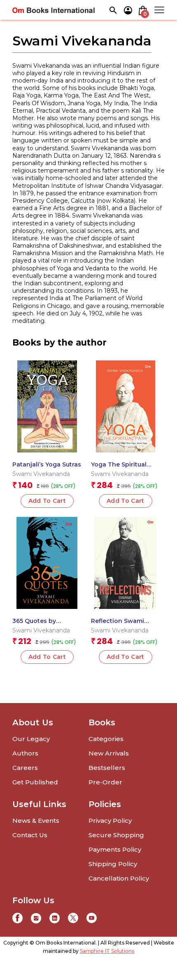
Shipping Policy (112, 864)
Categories (105, 739)
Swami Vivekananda (41, 474)
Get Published (35, 782)
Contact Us (29, 835)
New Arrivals (108, 753)
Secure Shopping (116, 835)
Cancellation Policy (118, 878)
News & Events (35, 820)
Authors (25, 753)
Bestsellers (106, 768)
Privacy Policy (110, 820)
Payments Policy (114, 849)
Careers (25, 768)
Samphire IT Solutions (107, 951)
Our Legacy (31, 739)
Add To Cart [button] (47, 500)
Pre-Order (105, 782)
